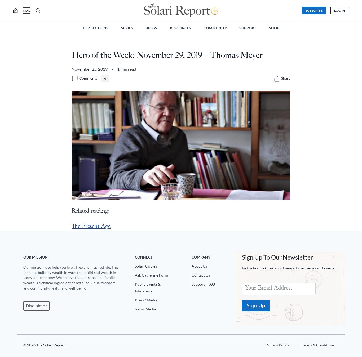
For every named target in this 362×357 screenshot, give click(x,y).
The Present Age (91, 227)
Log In (339, 10)
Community (215, 28)
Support (247, 28)
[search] (17, 10)
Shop (274, 28)
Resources (180, 28)
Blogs (151, 28)
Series (127, 28)
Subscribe (314, 10)
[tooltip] (276, 78)
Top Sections (95, 28)
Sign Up (256, 305)
